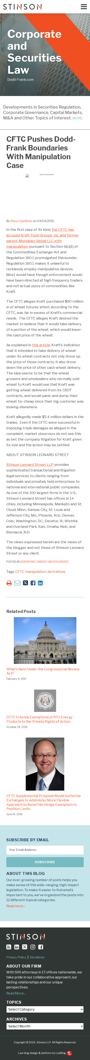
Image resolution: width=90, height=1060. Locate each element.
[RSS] (8, 947)
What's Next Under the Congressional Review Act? (43, 671)
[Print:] (9, 583)
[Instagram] (32, 947)
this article (41, 345)
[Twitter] (24, 947)
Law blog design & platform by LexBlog (42, 1053)
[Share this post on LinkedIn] (40, 583)
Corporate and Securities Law (34, 51)
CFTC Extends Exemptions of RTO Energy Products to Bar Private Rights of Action (39, 719)
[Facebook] (40, 947)
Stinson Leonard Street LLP (30, 464)
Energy (41, 561)
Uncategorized (58, 561)
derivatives (57, 572)
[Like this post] (33, 583)
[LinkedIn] (16, 947)
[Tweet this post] (25, 583)
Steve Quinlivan (21, 221)
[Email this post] (17, 583)
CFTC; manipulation (30, 572)
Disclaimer (37, 957)
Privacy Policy (16, 957)
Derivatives (28, 561)
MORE (77, 118)
